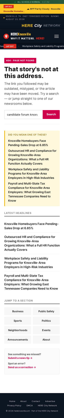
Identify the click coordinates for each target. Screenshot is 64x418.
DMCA (29, 405)
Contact (36, 401)
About (46, 339)
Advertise (50, 401)
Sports (18, 320)
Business (17, 311)
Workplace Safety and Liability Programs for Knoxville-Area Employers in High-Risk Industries (31, 173)
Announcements (18, 339)
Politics (46, 320)
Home (12, 401)
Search (51, 114)
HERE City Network (47, 405)
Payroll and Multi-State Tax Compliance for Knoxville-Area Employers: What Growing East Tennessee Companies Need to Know (29, 192)
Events (46, 330)
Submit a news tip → (20, 357)
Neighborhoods (17, 330)
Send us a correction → (22, 367)
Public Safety (46, 311)
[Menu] (56, 36)
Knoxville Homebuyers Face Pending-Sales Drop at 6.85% (14, 11)
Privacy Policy (14, 405)
